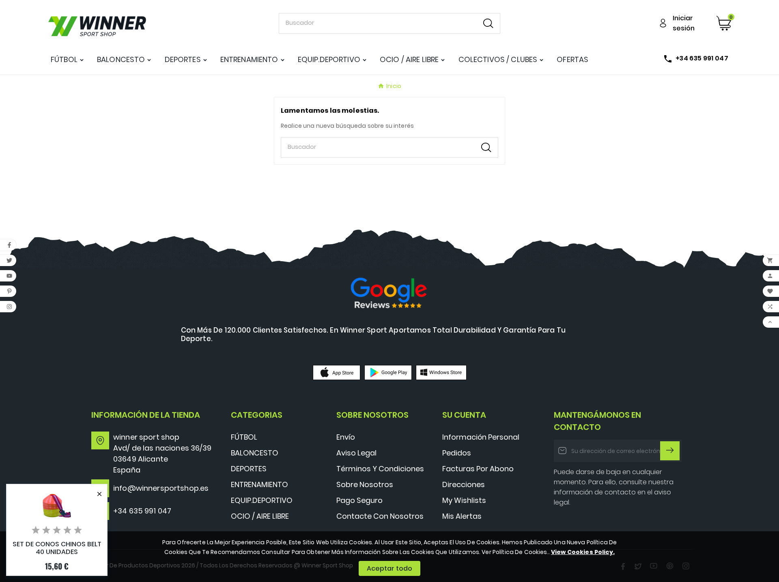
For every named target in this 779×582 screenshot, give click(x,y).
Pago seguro (359, 500)
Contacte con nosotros (380, 516)
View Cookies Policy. (583, 552)
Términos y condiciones (380, 469)
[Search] (488, 23)
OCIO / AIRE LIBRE (260, 516)
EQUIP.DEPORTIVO (262, 500)
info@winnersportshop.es (161, 488)
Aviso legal (356, 453)
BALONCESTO (254, 453)
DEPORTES (249, 469)
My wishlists (464, 500)
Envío (345, 437)
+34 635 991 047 (142, 511)
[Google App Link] (388, 372)
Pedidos (456, 453)
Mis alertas (462, 516)
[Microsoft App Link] (441, 372)
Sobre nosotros (364, 484)
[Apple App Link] (336, 372)
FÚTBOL (244, 437)
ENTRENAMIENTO (259, 484)
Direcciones (463, 484)
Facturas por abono (478, 469)
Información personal (480, 437)
